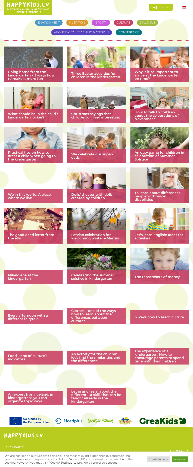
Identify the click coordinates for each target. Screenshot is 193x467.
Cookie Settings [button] (158, 459)
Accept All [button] (180, 459)
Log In (164, 7)
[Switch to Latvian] (184, 7)
